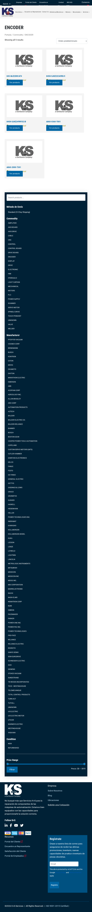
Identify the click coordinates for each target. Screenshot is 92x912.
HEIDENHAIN (13, 509)
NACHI (10, 593)
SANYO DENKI (13, 652)
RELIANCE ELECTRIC (16, 644)
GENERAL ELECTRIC (15, 479)
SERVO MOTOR (14, 307)
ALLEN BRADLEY (14, 399)
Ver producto (14, 82)
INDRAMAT (12, 521)
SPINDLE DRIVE (14, 312)
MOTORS (11, 291)
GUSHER (11, 500)
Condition (11, 739)
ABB (9, 386)
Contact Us (45, 12)
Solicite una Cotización (58, 805)
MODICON (12, 572)
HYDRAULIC (12, 278)
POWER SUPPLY (14, 299)
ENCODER (12, 257)
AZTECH (11, 411)
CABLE (10, 236)
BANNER (11, 428)
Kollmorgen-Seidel (16, 534)
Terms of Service (75, 872)
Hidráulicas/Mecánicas (56, 12)
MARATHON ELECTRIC (16, 378)
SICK (10, 665)
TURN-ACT (12, 699)
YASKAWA (12, 733)
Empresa (19, 2)
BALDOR (11, 416)
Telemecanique (14, 690)
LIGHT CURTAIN (14, 282)
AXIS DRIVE (12, 231)
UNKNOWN (12, 320)
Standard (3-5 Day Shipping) (19, 212)
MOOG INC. (12, 580)
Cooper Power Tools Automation (22, 441)
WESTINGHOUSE (14, 728)
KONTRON (12, 356)
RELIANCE (12, 640)
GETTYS (11, 483)
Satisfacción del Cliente (15, 851)
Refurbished (13, 748)
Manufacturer (13, 335)
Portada (8, 35)
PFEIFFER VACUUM (15, 340)
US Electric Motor (16, 716)
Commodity (12, 218)
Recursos (9, 836)
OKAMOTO (12, 369)
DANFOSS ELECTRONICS (17, 458)
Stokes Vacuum (14, 673)
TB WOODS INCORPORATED (18, 682)
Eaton (10, 361)
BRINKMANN (13, 348)
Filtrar (12, 769)
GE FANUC (12, 475)
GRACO (11, 492)
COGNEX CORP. (14, 344)
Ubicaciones (53, 800)
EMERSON (12, 382)
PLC (9, 295)
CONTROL (12, 244)
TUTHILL (11, 703)
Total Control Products (19, 695)
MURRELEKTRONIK (15, 589)
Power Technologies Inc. (19, 517)
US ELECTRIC (13, 711)
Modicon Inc (13, 576)
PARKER (11, 618)
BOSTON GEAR (13, 437)
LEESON (11, 542)
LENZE (10, 547)
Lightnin (12, 555)
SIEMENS (11, 669)
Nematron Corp (15, 602)
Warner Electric (15, 724)
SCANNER (12, 303)
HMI (9, 274)
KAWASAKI (12, 526)
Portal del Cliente (13, 841)
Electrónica (18, 12)
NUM (10, 606)
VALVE (10, 324)
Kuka (10, 538)
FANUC (10, 466)
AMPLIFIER (12, 223)
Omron (11, 610)
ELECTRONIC (13, 269)
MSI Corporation (15, 585)
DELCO (10, 462)
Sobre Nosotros (55, 790)
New (10, 744)
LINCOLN (11, 559)
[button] (7, 4)
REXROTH (12, 648)
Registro (54, 885)
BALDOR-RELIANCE (15, 424)
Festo (10, 471)
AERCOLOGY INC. (14, 395)
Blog (50, 795)
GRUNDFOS (12, 496)
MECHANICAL (13, 286)
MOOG (10, 365)
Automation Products (17, 407)
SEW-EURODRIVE (14, 656)
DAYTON (11, 373)
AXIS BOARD (12, 227)
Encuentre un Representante (33, 12)
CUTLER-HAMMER (15, 454)
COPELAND (12, 445)
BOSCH (11, 433)
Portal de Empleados (14, 856)
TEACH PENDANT (14, 316)
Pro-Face (12, 635)
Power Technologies (17, 631)
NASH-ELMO (12, 597)
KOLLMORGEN (13, 530)
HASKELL (11, 504)
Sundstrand (13, 678)
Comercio (86, 2)
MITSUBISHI (12, 568)
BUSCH (10, 352)
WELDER (11, 329)
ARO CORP (12, 403)
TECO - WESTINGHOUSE (17, 686)
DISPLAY (11, 261)
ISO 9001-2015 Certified (57, 906)
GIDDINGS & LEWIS (15, 487)
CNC (9, 240)
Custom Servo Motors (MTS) (20, 449)
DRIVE (10, 265)
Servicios (85, 12)
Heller (11, 513)
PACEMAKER (13, 614)
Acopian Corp (14, 390)
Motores (68, 12)
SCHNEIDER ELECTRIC (16, 661)
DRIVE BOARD (13, 253)
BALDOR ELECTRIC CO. (16, 420)
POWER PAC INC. (14, 627)
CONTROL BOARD (15, 248)
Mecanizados (76, 12)
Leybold (11, 551)
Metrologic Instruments (19, 564)
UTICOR (11, 720)
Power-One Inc (14, 623)
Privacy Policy (60, 872)
